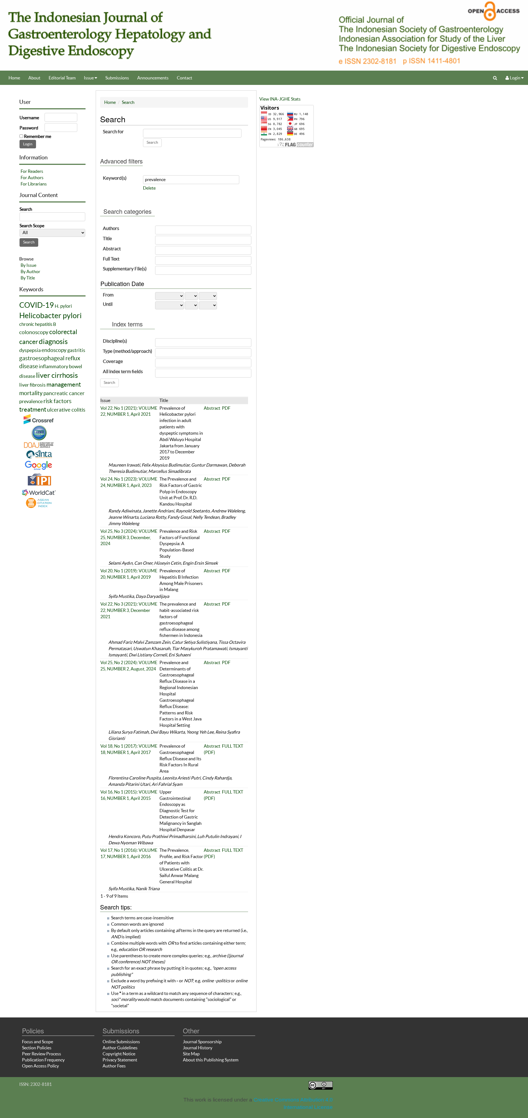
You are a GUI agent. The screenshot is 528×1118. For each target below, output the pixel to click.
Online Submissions (121, 1041)
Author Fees (114, 1065)
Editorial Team (62, 77)
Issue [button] (89, 77)
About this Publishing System (210, 1059)
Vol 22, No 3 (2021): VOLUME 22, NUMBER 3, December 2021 (128, 610)
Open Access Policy (40, 1065)
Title (107, 238)
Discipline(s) (115, 340)
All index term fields (123, 371)
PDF (226, 408)
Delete (149, 187)
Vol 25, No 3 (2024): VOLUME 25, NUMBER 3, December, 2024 (128, 537)
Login (515, 77)
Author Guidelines (120, 1047)
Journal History (197, 1047)
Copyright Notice (119, 1053)
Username (29, 117)
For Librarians (34, 183)
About (34, 77)
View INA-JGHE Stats (280, 98)
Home (14, 77)
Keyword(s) (115, 178)
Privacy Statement (120, 1059)
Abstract (112, 248)
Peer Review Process (41, 1053)
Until (107, 304)
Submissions (117, 77)
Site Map (191, 1053)
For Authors (32, 177)
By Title (28, 277)
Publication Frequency (43, 1059)
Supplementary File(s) (125, 268)
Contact (184, 77)
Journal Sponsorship (202, 1041)
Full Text (111, 258)
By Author (30, 271)
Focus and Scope (37, 1041)
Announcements (153, 77)
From (108, 294)
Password (29, 127)
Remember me (37, 136)
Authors (111, 228)
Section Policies (36, 1047)
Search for (113, 131)
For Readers (32, 171)
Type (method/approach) (127, 351)
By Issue (28, 265)
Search (128, 102)
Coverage (113, 361)
